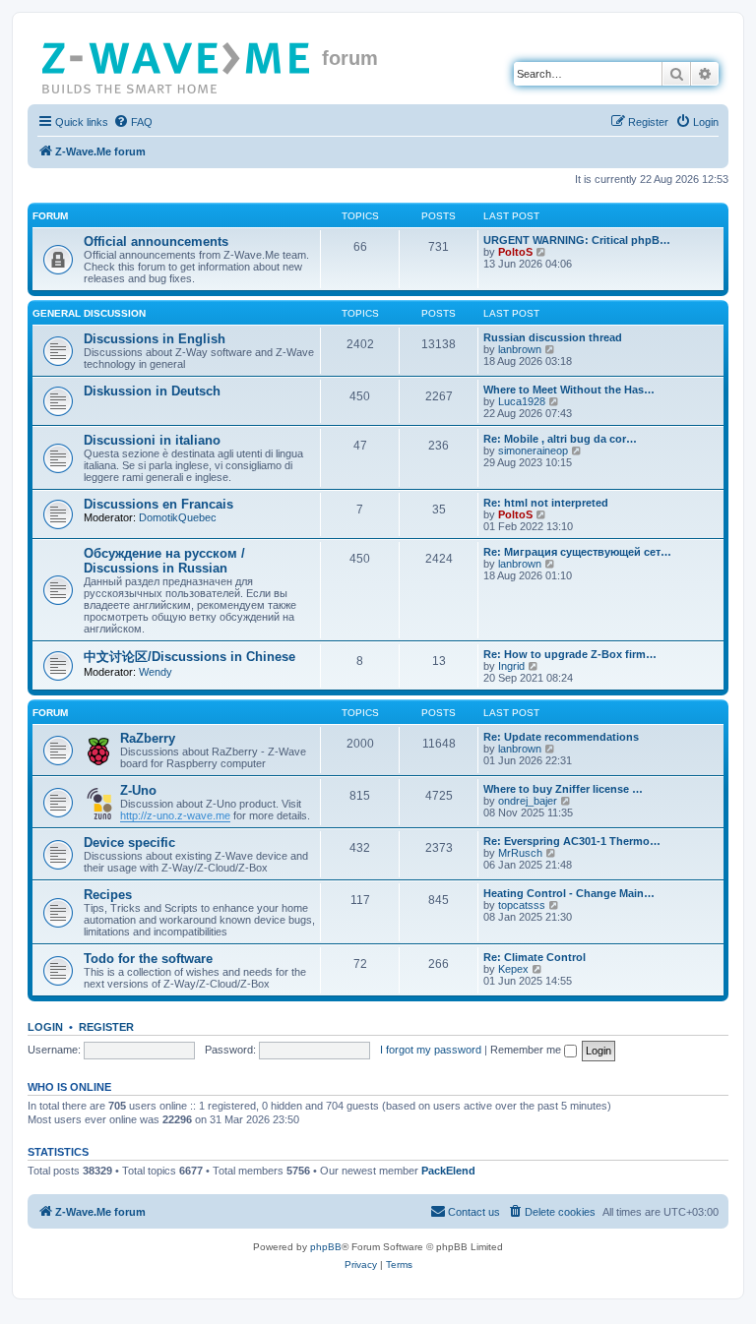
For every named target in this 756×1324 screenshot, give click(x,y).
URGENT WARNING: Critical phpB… (576, 240)
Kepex (513, 969)
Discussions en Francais (158, 504)
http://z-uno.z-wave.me (175, 815)
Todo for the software (148, 958)
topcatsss (521, 905)
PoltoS (515, 252)
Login (45, 1027)
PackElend (448, 1170)
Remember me (527, 1049)
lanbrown (519, 349)
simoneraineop (533, 450)
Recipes (108, 894)
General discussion (89, 313)
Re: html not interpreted (545, 503)
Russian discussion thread (552, 337)
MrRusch (520, 853)
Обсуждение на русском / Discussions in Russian (164, 560)
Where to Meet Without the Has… (569, 389)
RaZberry (147, 738)
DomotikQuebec (178, 517)
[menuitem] (133, 122)
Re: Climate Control (534, 957)
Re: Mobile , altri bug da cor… (560, 439)
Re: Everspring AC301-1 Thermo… (572, 841)
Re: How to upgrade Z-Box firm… (570, 654)
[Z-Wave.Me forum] (177, 63)
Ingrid (511, 666)
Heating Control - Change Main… (569, 893)
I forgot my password (430, 1049)
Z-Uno (138, 790)
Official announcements (156, 241)
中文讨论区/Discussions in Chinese (189, 656)
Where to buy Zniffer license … (563, 789)
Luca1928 (521, 401)
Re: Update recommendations (561, 737)
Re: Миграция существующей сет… (577, 552)
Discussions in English (154, 338)
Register (106, 1027)
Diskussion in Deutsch (152, 391)
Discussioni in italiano (152, 440)
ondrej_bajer (527, 801)
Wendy (155, 672)
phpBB (326, 1246)
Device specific (129, 842)
